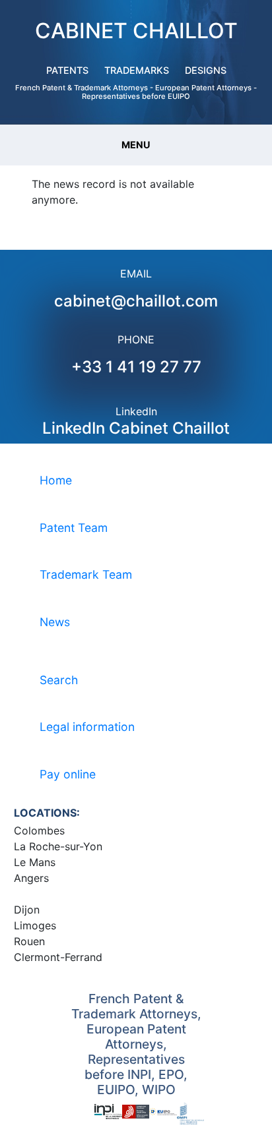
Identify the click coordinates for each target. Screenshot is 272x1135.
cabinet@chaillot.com (136, 300)
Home (56, 480)
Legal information (87, 727)
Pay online (68, 774)
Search (59, 680)
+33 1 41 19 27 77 (136, 366)
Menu (136, 144)
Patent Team (74, 528)
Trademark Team (86, 574)
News (55, 622)
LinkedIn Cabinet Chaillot (136, 428)
